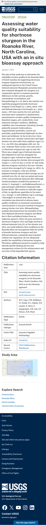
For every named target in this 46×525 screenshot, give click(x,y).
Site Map (5, 435)
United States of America (13, 406)
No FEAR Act (7, 445)
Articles (22, 17)
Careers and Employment (12, 459)
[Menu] (41, 9)
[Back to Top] (38, 517)
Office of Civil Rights (10, 473)
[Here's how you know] (23, 3)
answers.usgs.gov (9, 517)
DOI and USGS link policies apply (16, 440)
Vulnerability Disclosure (12, 454)
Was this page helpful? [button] (26, 523)
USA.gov (5, 449)
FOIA (4, 421)
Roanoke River (8, 398)
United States (8, 394)
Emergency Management (12, 468)
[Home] (8, 11)
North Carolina (8, 402)
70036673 (23, 340)
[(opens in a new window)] (5, 507)
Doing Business (8, 464)
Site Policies (7, 426)
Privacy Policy (8, 430)
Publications (8, 17)
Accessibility (7, 416)
